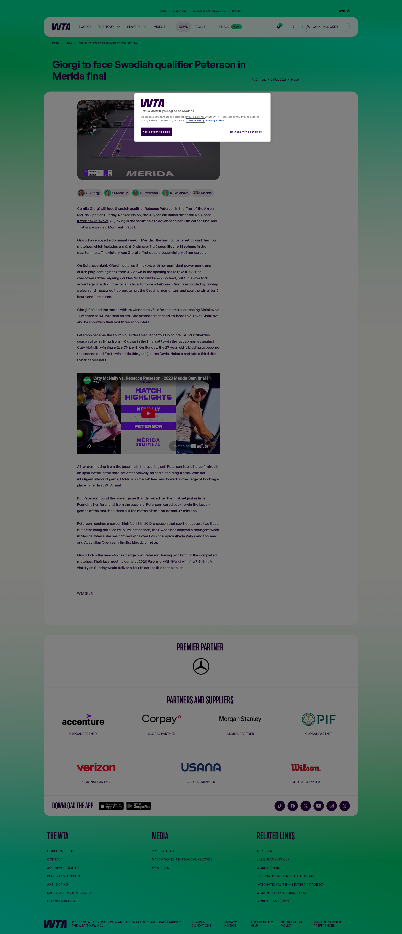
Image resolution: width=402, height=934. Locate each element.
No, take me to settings (246, 131)
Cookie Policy (195, 120)
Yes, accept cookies (156, 131)
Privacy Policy (214, 120)
